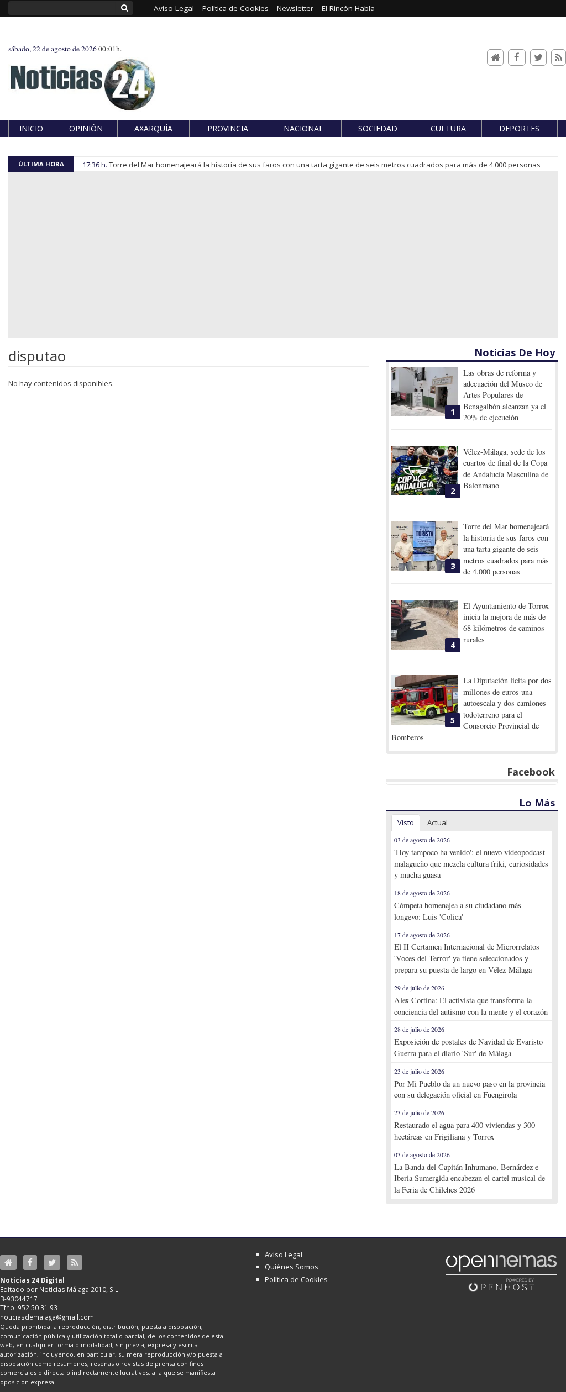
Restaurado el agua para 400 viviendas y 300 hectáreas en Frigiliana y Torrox (464, 1131)
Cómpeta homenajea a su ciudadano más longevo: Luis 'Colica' (457, 911)
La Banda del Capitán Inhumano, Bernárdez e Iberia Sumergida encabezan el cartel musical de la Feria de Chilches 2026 (469, 1178)
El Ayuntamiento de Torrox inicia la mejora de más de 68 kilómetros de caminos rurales (506, 622)
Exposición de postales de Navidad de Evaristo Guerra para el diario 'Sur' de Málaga (468, 1047)
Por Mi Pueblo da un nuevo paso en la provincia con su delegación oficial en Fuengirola (469, 1089)
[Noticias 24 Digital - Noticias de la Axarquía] (82, 79)
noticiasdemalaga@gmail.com (47, 1316)
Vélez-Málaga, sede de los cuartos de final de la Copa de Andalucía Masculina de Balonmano (505, 468)
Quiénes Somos (291, 1267)
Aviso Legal (283, 1254)
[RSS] (558, 57)
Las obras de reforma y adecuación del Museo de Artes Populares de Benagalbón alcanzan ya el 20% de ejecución (504, 395)
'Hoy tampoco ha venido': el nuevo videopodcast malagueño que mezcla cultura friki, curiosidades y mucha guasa (471, 863)
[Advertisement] (283, 254)
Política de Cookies (296, 1279)
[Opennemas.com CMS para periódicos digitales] (501, 1272)
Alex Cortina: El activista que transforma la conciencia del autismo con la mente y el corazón (471, 1006)
